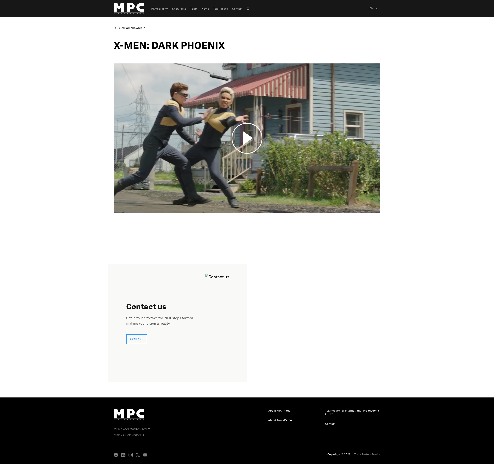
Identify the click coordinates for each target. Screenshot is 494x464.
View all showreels (132, 28)
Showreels (179, 9)
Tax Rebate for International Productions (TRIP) (352, 412)
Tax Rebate (220, 9)
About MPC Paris (279, 410)
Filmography (159, 9)
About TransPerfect (281, 420)
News (205, 9)
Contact (237, 9)
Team (193, 9)
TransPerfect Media (367, 454)
